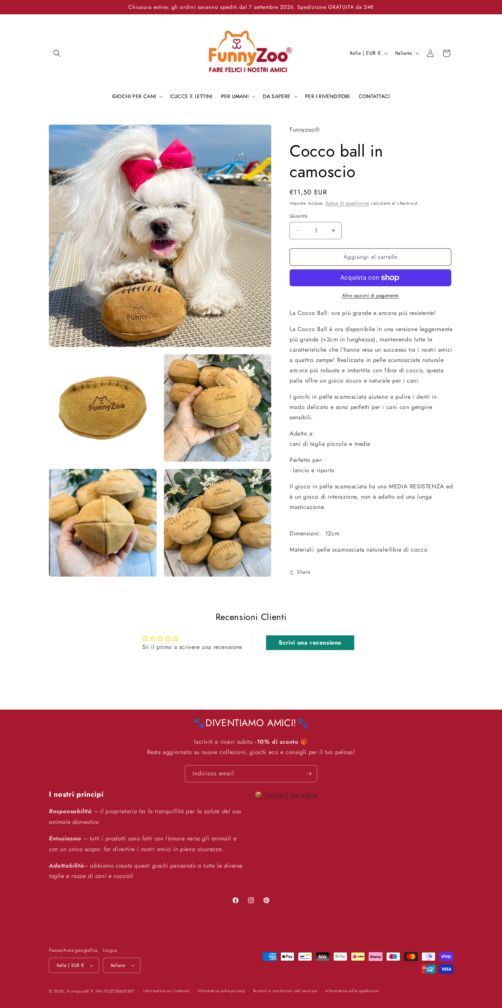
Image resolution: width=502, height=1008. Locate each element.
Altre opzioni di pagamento (370, 295)
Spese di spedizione (347, 203)
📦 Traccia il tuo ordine (286, 794)
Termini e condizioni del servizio (285, 991)
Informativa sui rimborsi (166, 991)
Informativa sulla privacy (221, 991)
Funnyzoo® (79, 991)
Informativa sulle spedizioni (352, 991)
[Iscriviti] (309, 773)
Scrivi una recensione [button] (310, 642)
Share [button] (304, 571)
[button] (57, 53)
